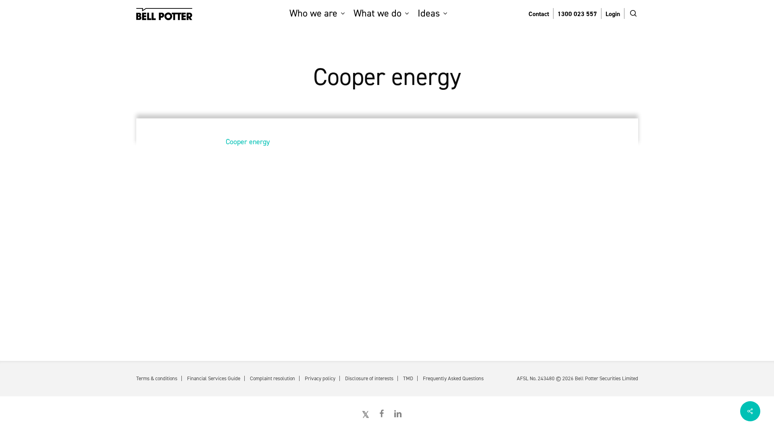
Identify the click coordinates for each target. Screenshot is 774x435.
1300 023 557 (577, 14)
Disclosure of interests (369, 378)
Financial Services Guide (213, 378)
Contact (538, 14)
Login (612, 14)
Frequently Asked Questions (453, 378)
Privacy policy (320, 378)
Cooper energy (248, 142)
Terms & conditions (156, 378)
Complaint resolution (272, 378)
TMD (408, 378)
